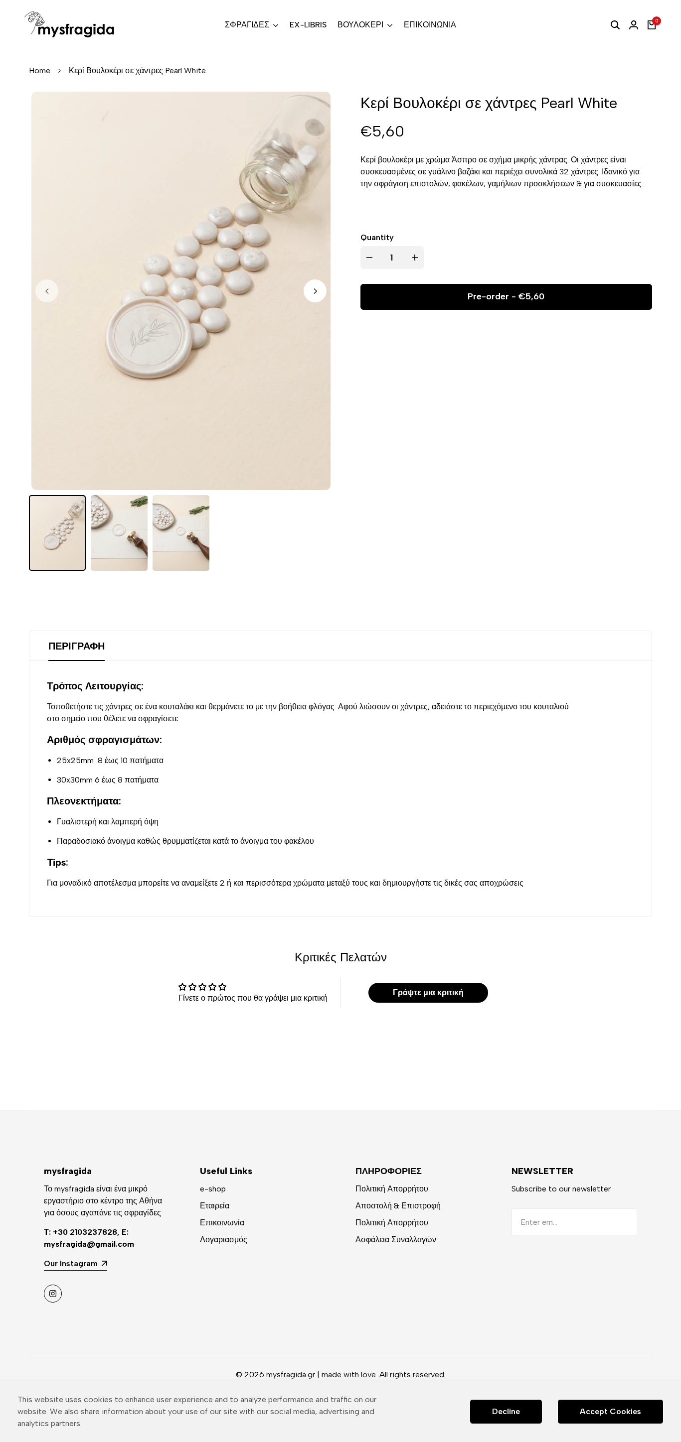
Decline (506, 1411)
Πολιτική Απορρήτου (391, 1188)
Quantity (377, 237)
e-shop (213, 1188)
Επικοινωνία (222, 1222)
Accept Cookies (610, 1411)
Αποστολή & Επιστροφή (398, 1205)
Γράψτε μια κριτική (428, 992)
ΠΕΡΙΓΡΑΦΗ (76, 646)
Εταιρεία (214, 1205)
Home (39, 70)
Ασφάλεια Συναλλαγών (395, 1239)
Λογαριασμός (223, 1239)
